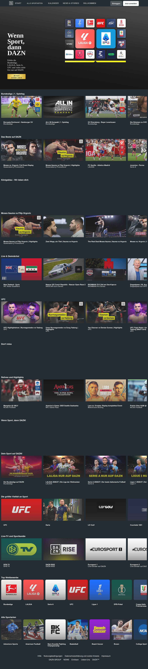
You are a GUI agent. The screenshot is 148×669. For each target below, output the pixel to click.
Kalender (53, 3)
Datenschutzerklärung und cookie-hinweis (82, 656)
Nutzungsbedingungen (53, 656)
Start (18, 3)
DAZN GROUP (55, 659)
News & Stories (71, 3)
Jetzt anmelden (131, 3)
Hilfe (39, 656)
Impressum (106, 656)
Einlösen (75, 659)
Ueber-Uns (85, 659)
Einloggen (116, 3)
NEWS (66, 659)
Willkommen (89, 3)
